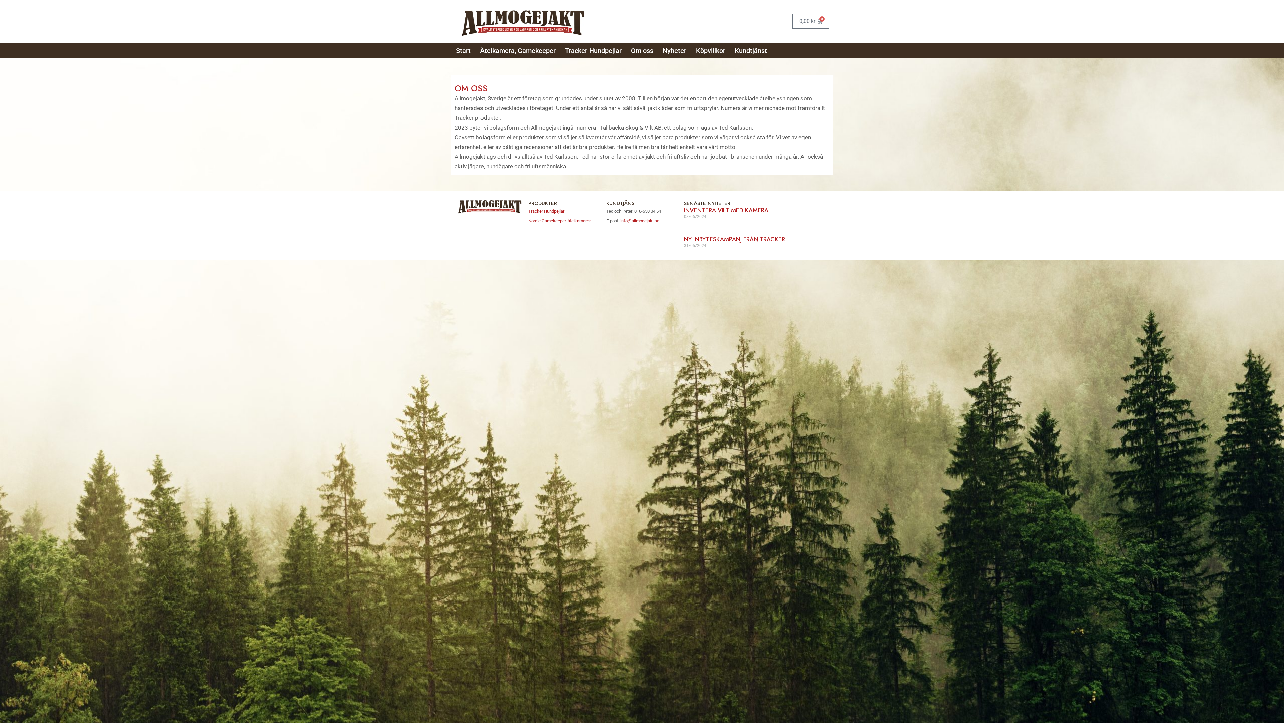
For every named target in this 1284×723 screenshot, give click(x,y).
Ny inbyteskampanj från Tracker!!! (737, 239)
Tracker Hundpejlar (593, 51)
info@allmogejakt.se (639, 220)
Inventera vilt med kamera (726, 210)
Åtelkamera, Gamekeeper (518, 51)
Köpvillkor (710, 51)
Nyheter (674, 51)
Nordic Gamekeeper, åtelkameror (559, 220)
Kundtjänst (751, 51)
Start (463, 51)
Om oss (642, 51)
